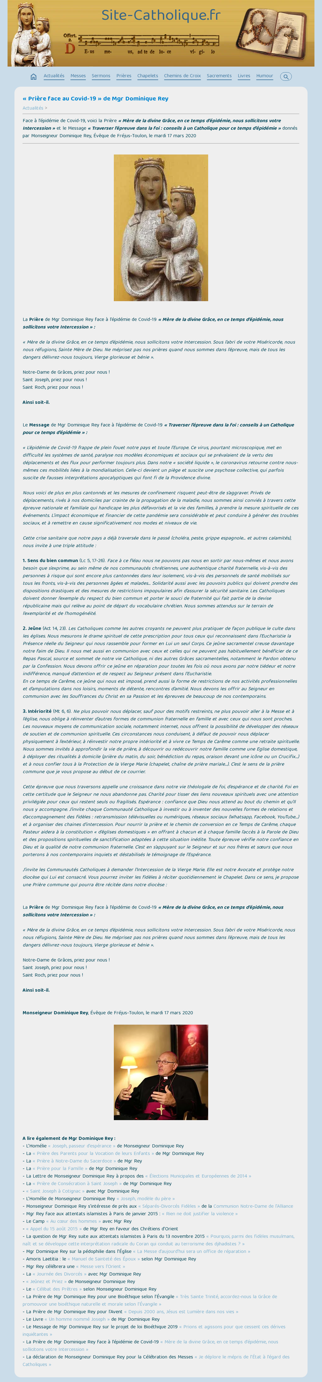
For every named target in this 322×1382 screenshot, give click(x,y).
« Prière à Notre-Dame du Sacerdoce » (74, 1161)
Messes (78, 76)
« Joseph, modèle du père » (146, 1199)
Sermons (101, 76)
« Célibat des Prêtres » (57, 1289)
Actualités (54, 76)
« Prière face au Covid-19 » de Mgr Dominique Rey (96, 99)
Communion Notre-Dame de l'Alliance (253, 1206)
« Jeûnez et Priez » (46, 1282)
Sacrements (219, 76)
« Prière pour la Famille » (60, 1169)
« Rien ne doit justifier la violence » (200, 1214)
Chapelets (147, 76)
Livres (244, 76)
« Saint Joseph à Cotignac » (55, 1191)
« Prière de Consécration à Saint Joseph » (77, 1184)
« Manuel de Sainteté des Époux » (104, 1259)
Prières (123, 76)
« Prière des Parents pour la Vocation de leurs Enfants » (93, 1154)
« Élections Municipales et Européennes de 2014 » (198, 1176)
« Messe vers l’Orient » (100, 1267)
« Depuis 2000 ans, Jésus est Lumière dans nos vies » (181, 1312)
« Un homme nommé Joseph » (77, 1319)
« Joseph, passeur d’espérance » (81, 1146)
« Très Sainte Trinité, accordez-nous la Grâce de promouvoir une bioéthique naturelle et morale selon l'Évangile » (150, 1301)
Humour (264, 76)
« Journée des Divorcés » (59, 1274)
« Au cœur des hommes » (73, 1221)
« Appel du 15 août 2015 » (54, 1229)
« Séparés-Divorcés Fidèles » (169, 1206)
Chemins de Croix (182, 76)
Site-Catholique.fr (161, 16)
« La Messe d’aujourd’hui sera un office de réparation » (191, 1252)
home (34, 77)
